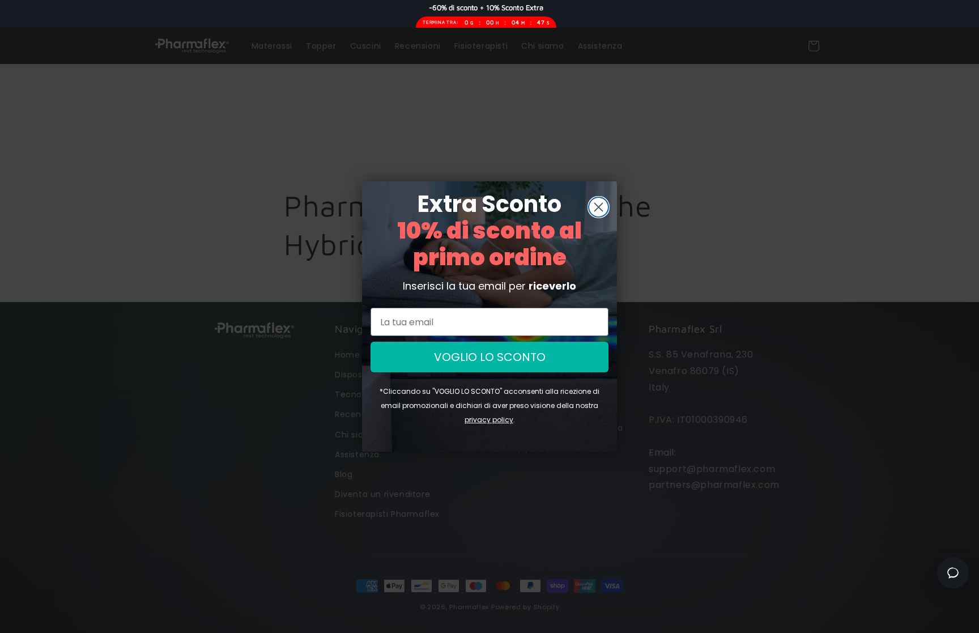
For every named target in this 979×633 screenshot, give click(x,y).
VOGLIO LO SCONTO (490, 357)
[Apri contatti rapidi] (953, 573)
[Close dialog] (598, 207)
